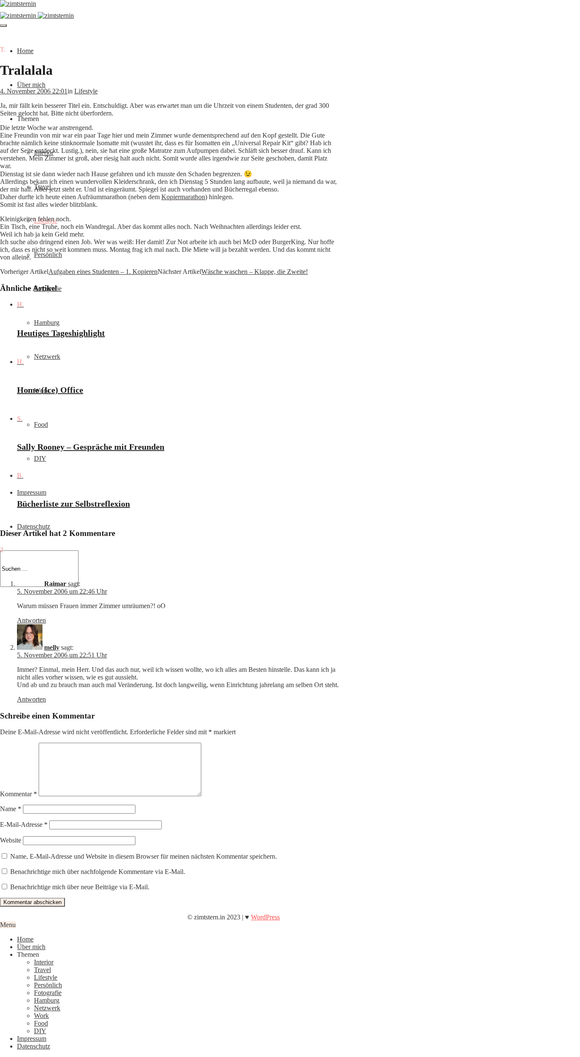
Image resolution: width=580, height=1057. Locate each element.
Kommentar (18, 794)
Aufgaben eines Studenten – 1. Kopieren (103, 271)
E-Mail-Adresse (24, 824)
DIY (40, 458)
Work (41, 1015)
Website (10, 840)
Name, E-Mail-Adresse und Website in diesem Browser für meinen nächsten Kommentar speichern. (143, 856)
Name (10, 808)
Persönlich (48, 254)
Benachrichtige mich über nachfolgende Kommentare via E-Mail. (97, 871)
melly (51, 647)
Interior (43, 962)
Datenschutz (33, 526)
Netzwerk (47, 356)
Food (41, 424)
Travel (42, 969)
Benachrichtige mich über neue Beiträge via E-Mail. (79, 887)
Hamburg (46, 322)
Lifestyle (86, 91)
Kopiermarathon (183, 196)
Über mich (31, 84)
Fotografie (48, 992)
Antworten (31, 620)
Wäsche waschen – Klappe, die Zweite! (254, 271)
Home (25, 50)
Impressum (31, 492)
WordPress (265, 917)
